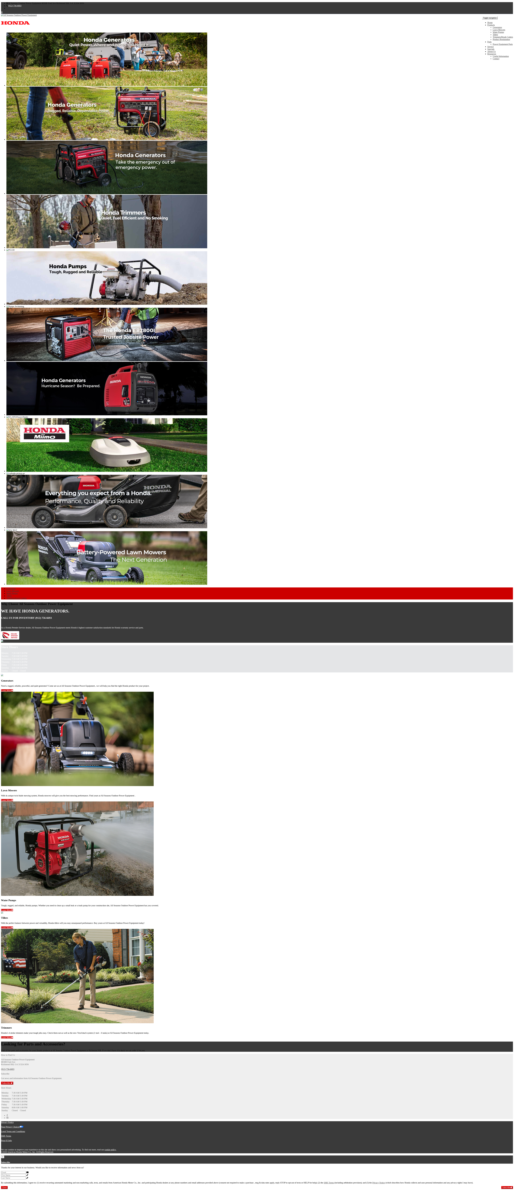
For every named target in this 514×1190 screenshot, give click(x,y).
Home (490, 22)
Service (490, 47)
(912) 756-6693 (14, 6)
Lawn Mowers (499, 30)
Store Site (10, 8)
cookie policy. (110, 1150)
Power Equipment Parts (503, 44)
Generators (497, 27)
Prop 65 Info (6, 1140)
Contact (496, 59)
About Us (491, 51)
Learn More (6, 690)
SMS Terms (6, 1136)
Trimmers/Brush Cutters (503, 37)
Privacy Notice (7, 1122)
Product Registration (501, 39)
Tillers (495, 34)
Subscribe (6, 1083)
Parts (489, 42)
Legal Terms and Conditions (13, 1131)
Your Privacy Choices (10, 1127)
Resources (491, 54)
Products (491, 25)
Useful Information (501, 56)
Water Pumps (498, 32)
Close (4, 1188)
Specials (490, 49)
